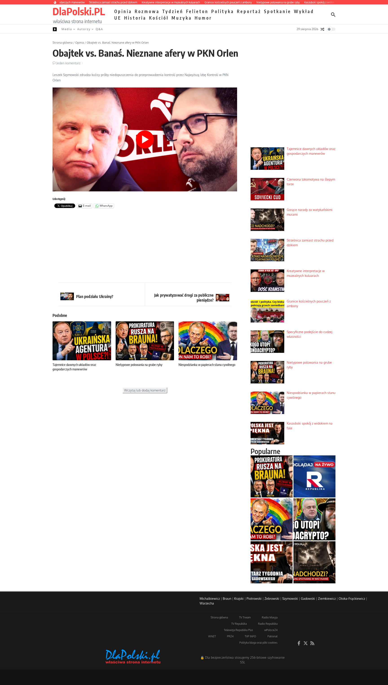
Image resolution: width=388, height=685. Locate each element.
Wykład (304, 11)
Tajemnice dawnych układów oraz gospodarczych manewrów (74, 367)
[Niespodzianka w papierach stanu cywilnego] (272, 519)
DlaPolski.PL (79, 11)
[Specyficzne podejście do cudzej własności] (314, 519)
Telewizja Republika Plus (238, 630)
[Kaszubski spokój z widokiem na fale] (272, 562)
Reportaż (249, 11)
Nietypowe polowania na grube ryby (139, 365)
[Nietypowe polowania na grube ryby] (272, 476)
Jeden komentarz (68, 63)
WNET (212, 636)
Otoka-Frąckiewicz (352, 598)
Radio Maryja (270, 617)
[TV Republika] (314, 476)
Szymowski (290, 598)
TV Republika (239, 623)
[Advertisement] (145, 246)
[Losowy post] (322, 29)
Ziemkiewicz (327, 598)
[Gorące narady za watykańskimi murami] (314, 562)
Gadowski (308, 598)
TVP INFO (250, 636)
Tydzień (172, 11)
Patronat (272, 636)
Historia (135, 17)
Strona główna (63, 42)
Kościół (159, 17)
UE (117, 17)
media (67, 29)
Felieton (197, 11)
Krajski (239, 598)
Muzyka (182, 17)
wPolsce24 (271, 630)
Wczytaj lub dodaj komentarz (144, 390)
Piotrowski (254, 598)
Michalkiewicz (210, 598)
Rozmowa (147, 11)
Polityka (222, 11)
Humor (203, 17)
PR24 (230, 636)
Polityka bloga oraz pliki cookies (258, 642)
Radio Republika (268, 623)
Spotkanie (277, 11)
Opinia (123, 11)
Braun (227, 598)
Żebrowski (272, 598)
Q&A (99, 29)
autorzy (83, 29)
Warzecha (207, 603)
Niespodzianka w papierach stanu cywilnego (207, 365)
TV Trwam (245, 617)
